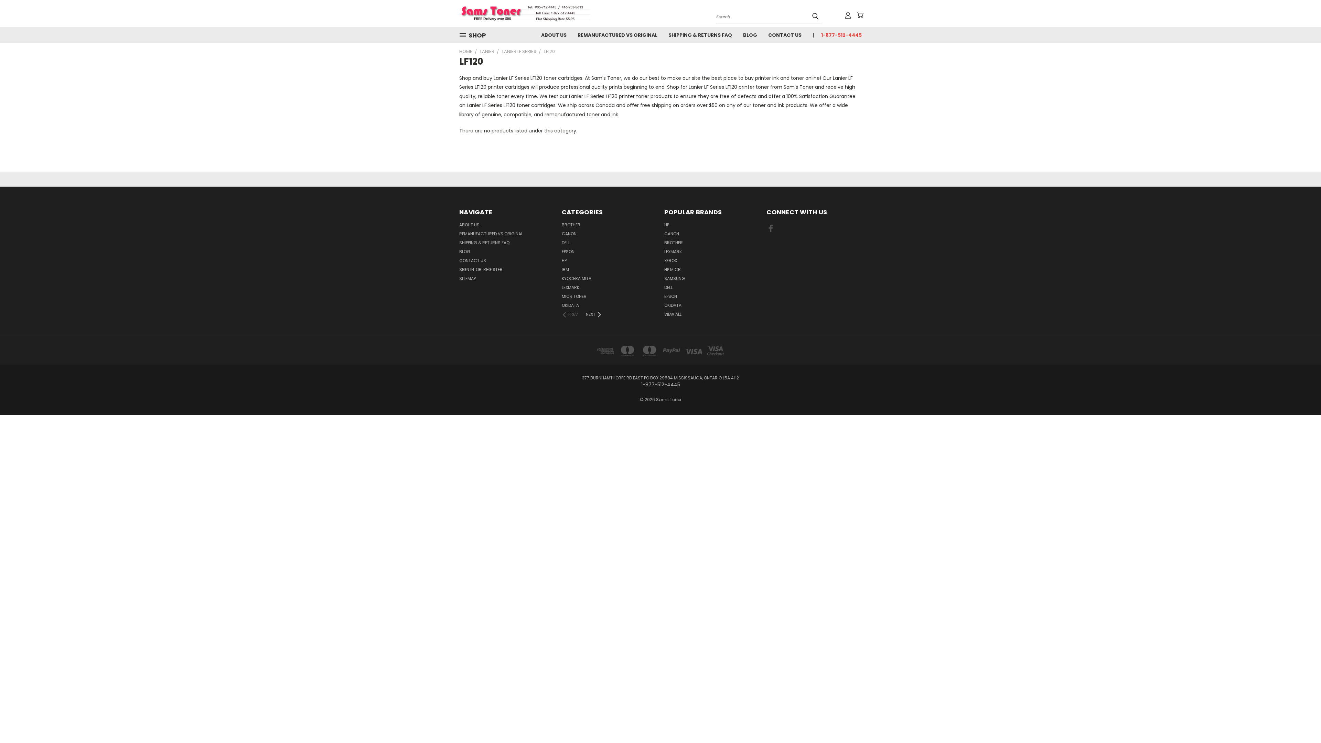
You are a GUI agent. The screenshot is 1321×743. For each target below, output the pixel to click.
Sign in (467, 269)
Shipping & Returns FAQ (700, 35)
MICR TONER (574, 296)
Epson (568, 252)
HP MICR (672, 269)
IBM (565, 269)
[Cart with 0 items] (860, 15)
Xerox (670, 260)
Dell (566, 243)
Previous (1303, 721)
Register (493, 269)
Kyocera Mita (576, 278)
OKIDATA (570, 305)
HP (564, 260)
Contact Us (785, 35)
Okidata (672, 305)
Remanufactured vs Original (617, 35)
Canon (569, 234)
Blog (750, 35)
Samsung (674, 278)
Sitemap (467, 278)
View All (672, 314)
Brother (571, 225)
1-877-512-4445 (841, 35)
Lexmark (570, 287)
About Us (554, 35)
